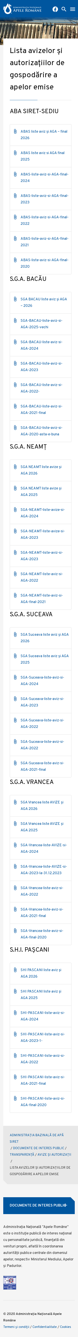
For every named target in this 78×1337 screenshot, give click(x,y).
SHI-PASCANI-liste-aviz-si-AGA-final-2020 (43, 1102)
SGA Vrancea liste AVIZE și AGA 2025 (42, 827)
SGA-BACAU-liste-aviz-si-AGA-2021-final (41, 409)
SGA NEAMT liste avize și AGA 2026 (41, 470)
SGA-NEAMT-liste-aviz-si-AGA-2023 (42, 556)
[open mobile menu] (72, 9)
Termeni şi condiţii (16, 1327)
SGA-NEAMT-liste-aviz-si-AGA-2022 (42, 577)
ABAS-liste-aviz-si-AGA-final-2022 (44, 220)
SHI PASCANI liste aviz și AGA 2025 (41, 995)
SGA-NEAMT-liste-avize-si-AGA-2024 (43, 513)
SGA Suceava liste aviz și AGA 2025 (45, 659)
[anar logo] (22, 8)
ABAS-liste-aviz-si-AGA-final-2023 (44, 199)
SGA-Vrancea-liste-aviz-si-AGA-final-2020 (42, 934)
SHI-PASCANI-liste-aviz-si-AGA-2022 (43, 1059)
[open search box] (64, 9)
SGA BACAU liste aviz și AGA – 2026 (44, 302)
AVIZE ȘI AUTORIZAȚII (54, 1155)
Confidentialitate (44, 1327)
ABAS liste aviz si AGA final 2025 (43, 156)
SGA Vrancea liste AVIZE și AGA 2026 (42, 805)
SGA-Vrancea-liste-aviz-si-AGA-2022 (42, 891)
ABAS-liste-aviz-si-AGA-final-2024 (44, 177)
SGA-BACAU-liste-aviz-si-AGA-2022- (41, 388)
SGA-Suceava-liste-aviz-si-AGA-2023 (42, 702)
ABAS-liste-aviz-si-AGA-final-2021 (44, 242)
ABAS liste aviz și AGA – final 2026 (44, 135)
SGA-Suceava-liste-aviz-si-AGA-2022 (42, 723)
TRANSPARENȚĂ (22, 1155)
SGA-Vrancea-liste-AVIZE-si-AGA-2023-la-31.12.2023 (44, 870)
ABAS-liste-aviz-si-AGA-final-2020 (44, 263)
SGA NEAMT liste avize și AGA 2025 (41, 491)
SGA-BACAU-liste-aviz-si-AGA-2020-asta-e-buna (41, 431)
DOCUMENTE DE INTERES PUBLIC (38, 1148)
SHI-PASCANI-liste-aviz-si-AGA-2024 (43, 1016)
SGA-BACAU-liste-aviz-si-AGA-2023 (41, 367)
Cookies (65, 1327)
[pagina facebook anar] (55, 9)
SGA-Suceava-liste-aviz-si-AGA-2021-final (42, 766)
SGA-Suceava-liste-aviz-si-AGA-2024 (42, 681)
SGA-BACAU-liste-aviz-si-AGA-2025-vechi (41, 324)
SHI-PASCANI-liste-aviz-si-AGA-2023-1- (43, 1037)
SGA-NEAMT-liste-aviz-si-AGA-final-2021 (42, 599)
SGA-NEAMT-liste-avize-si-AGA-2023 (43, 534)
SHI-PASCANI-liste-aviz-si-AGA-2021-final (43, 1080)
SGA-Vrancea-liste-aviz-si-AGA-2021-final (42, 913)
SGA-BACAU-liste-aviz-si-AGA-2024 (41, 345)
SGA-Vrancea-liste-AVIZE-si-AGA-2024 (44, 848)
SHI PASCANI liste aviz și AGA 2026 (41, 973)
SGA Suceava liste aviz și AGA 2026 (45, 638)
